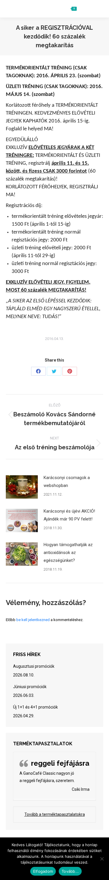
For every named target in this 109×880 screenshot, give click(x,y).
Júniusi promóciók (30, 686)
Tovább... (70, 871)
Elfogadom (43, 871)
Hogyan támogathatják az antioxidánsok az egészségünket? (68, 552)
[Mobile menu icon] (96, 8)
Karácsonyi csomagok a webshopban (67, 481)
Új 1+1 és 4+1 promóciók (35, 707)
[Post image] (22, 487)
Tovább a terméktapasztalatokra (54, 814)
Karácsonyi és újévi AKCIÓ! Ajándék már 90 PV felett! (69, 515)
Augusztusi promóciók (33, 666)
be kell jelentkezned (33, 620)
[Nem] (102, 859)
